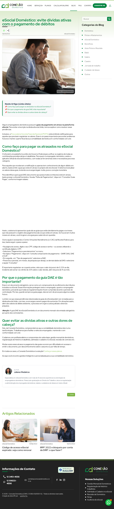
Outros (87, 74)
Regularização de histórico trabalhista (97, 487)
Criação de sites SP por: (10, 496)
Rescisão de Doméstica (96, 494)
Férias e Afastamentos (93, 35)
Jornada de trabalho (92, 66)
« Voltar (71, 394)
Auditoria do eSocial (95, 500)
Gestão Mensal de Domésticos (99, 484)
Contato (87, 6)
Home (29, 6)
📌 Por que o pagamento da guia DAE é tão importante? (25, 109)
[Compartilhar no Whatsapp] (5, 31)
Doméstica (89, 31)
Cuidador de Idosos (92, 70)
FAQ (79, 6)
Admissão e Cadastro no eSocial (99, 491)
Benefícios (89, 44)
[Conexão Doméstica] (12, 5)
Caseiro (88, 61)
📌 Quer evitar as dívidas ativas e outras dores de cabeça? (26, 112)
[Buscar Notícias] (109, 19)
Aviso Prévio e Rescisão (93, 48)
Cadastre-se (99, 5)
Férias (89, 497)
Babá (87, 53)
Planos (48, 6)
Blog (73, 6)
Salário (87, 57)
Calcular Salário (61, 6)
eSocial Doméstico (92, 40)
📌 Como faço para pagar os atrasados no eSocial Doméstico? (28, 107)
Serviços (38, 6)
